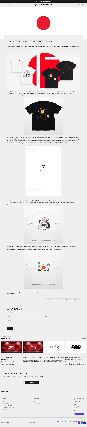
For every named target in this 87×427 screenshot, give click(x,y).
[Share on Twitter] (58, 300)
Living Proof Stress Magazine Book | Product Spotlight (74, 358)
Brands (23, 4)
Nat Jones (56, 95)
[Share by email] (75, 300)
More (27, 4)
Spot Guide (5, 409)
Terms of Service (39, 312)
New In (6, 4)
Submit (10, 328)
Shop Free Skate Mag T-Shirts (38, 51)
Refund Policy (36, 400)
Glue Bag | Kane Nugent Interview (54, 357)
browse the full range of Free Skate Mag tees (39, 292)
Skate (10, 4)
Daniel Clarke (42, 95)
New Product (17, 38)
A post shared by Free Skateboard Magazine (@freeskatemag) (43, 193)
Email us (75, 410)
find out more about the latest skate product (69, 292)
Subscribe (32, 382)
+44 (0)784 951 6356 (78, 407)
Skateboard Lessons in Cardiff (9, 407)
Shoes (19, 4)
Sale (2, 4)
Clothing (14, 4)
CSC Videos (5, 401)
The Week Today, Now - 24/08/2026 (8, 358)
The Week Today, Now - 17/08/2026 (33, 357)
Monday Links (4, 355)
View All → (84, 338)
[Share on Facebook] (49, 300)
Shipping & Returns (37, 398)
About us (4, 398)
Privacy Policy (31, 312)
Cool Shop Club (6, 403)
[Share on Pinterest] (66, 300)
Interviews (46, 355)
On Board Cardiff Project (7, 405)
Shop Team (5, 400)
